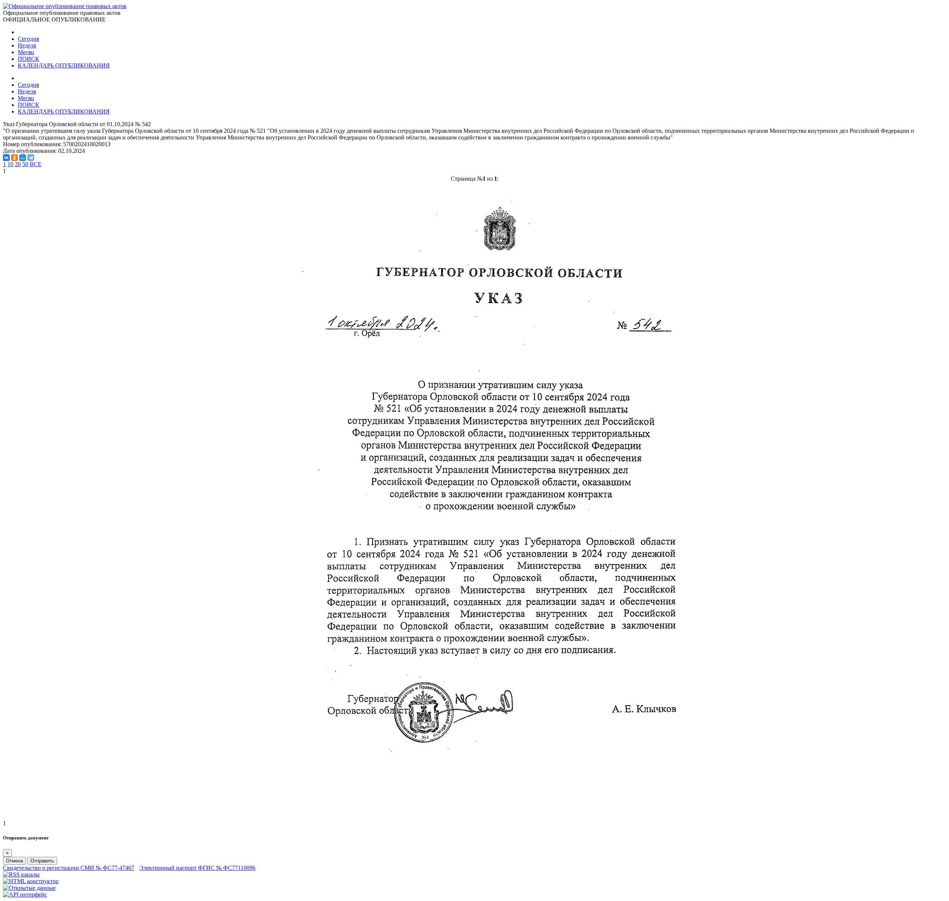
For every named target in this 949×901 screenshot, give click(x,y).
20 (18, 164)
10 (10, 164)
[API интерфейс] (25, 894)
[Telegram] (30, 157)
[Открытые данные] (29, 888)
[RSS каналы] (21, 874)
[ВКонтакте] (6, 157)
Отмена (14, 861)
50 (25, 164)
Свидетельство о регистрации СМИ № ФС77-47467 (68, 868)
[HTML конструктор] (31, 881)
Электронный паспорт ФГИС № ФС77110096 (197, 868)
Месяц (26, 52)
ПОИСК (28, 59)
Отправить (42, 861)
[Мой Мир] (22, 157)
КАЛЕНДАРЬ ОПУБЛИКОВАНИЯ (64, 65)
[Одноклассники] (14, 157)
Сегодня (28, 39)
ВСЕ (36, 164)
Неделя (27, 45)
